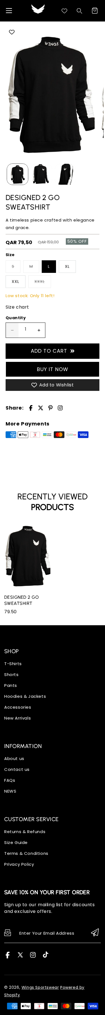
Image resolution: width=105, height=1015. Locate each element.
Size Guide (16, 842)
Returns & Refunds (24, 831)
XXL (15, 281)
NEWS (10, 791)
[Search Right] (79, 11)
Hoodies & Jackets (25, 696)
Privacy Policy (19, 864)
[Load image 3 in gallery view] (65, 174)
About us (14, 758)
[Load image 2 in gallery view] (41, 174)
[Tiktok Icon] (45, 957)
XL (67, 266)
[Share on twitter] (40, 408)
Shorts (11, 674)
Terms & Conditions (26, 853)
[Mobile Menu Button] (9, 10)
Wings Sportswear (40, 987)
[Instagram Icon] (32, 957)
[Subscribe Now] (95, 933)
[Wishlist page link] (64, 11)
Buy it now (52, 369)
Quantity (16, 318)
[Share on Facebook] (31, 408)
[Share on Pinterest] (50, 408)
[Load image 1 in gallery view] (17, 174)
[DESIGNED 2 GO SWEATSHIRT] (50, 93)
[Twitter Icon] (20, 957)
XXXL (39, 281)
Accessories (17, 707)
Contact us (17, 769)
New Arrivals (17, 718)
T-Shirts (13, 664)
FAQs (9, 780)
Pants (10, 685)
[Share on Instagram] (60, 408)
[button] (94, 11)
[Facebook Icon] (7, 957)
